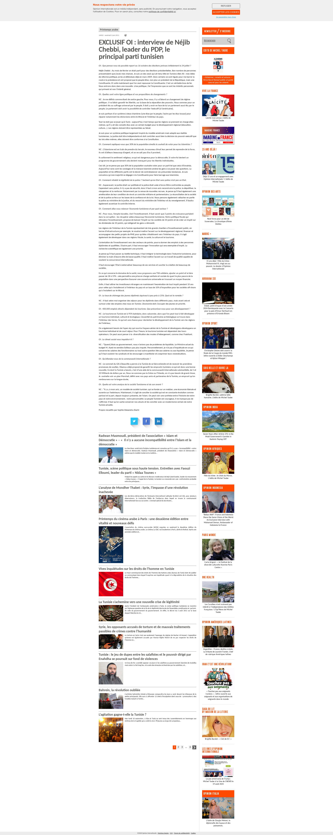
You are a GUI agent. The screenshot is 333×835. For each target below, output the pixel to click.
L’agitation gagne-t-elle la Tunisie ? (122, 715)
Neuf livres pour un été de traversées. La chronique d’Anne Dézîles (218, 221)
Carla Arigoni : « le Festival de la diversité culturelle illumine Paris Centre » (218, 565)
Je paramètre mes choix (226, 17)
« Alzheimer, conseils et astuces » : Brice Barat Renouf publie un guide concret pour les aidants (218, 80)
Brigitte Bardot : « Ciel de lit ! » (218, 739)
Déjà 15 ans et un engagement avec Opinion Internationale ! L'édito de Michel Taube (218, 179)
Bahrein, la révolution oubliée (119, 690)
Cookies (193, 833)
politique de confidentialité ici (162, 11)
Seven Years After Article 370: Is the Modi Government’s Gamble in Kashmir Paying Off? (218, 436)
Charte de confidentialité (182, 833)
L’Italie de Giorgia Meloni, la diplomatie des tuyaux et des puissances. (218, 823)
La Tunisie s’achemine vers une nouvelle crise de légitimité (139, 602)
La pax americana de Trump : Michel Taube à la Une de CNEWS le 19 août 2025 (218, 781)
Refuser (226, 6)
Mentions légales (163, 833)
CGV (171, 833)
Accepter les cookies (226, 12)
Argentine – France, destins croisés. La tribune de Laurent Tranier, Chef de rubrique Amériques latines (218, 652)
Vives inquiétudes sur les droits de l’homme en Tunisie (136, 569)
